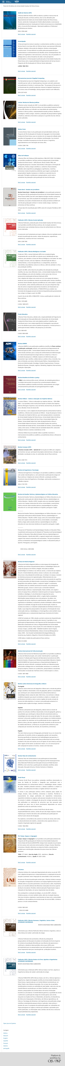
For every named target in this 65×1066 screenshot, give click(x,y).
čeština (5, 1033)
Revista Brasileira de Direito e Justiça (28, 377)
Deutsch (5, 1035)
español (5, 1041)
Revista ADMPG (22, 343)
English (5, 1038)
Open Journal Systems (9, 1023)
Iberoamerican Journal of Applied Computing (31, 78)
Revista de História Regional (26, 561)
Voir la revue (21, 34)
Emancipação (22, 41)
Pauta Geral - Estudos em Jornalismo (28, 189)
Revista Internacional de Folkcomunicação (30, 651)
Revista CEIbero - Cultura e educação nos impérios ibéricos (35, 398)
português (6, 1048)
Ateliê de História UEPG (25, 13)
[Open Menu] (3, 1)
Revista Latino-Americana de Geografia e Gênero (32, 683)
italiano (5, 1046)
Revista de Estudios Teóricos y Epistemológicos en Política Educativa (38, 494)
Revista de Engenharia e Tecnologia (28, 470)
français (5, 1043)
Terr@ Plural (21, 777)
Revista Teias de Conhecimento (27, 756)
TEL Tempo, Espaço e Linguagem (27, 836)
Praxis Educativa (23, 314)
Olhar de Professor (23, 155)
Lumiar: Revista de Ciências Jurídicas (28, 102)
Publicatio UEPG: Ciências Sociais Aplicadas (30, 220)
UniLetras (21, 869)
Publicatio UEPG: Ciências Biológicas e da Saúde (32, 251)
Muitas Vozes (22, 129)
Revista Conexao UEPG (24, 447)
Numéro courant (31, 34)
